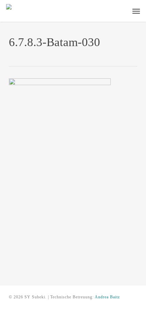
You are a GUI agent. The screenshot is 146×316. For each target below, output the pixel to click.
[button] (136, 10)
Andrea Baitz (107, 297)
